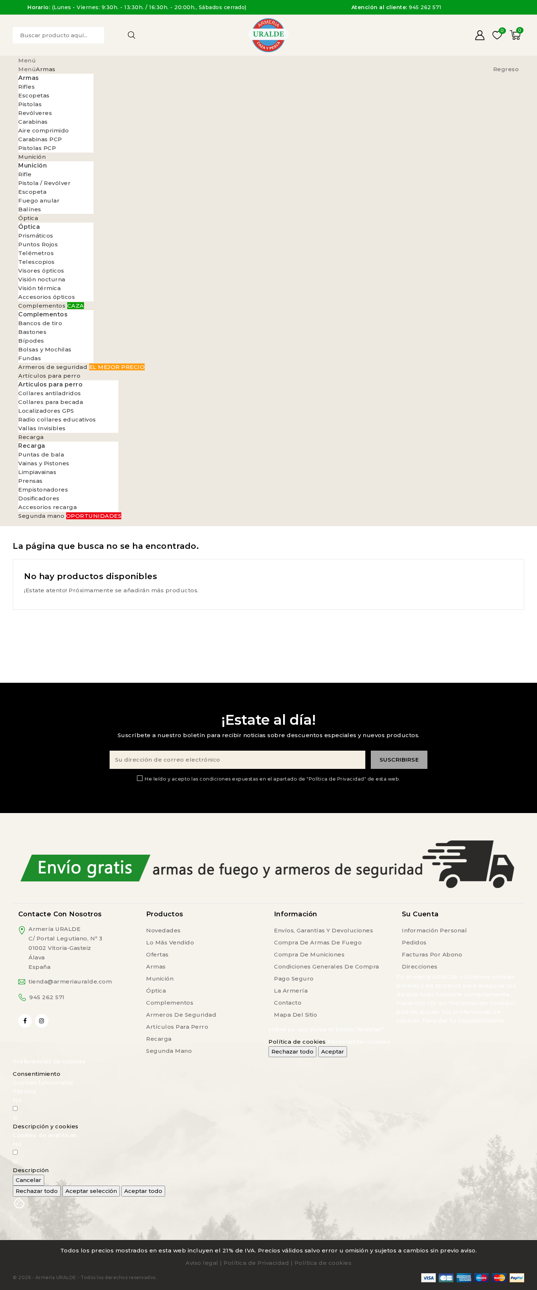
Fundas (29, 358)
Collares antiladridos (49, 393)
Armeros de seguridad (181, 1014)
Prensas (30, 480)
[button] (46, 1126)
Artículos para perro (177, 1026)
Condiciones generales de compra (326, 966)
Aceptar (332, 1051)
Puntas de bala (41, 454)
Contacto (287, 1002)
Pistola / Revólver (44, 183)
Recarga (159, 1038)
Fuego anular (39, 200)
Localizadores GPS (46, 410)
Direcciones (420, 966)
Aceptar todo (143, 1190)
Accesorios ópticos (46, 296)
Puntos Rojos (38, 244)
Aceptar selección (91, 1190)
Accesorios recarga (47, 507)
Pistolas (30, 104)
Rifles (26, 86)
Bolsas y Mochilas (45, 349)
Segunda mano (169, 1050)
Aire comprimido (43, 130)
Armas (156, 966)
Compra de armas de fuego (318, 942)
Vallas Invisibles (42, 428)
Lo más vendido (170, 942)
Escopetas (34, 95)
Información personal (434, 930)
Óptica (156, 990)
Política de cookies (297, 1041)
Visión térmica (39, 288)
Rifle (25, 174)
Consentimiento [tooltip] (36, 1073)
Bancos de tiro (40, 323)
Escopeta (32, 191)
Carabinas (33, 121)
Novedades (163, 930)
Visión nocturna (41, 279)
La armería (291, 990)
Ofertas (157, 954)
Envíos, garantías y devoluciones (323, 930)
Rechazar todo (292, 1051)
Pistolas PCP (37, 148)
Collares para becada (50, 401)
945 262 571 (47, 997)
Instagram (42, 1021)
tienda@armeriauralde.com (70, 981)
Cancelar (28, 1180)
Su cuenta (420, 914)
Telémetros (36, 253)
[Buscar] (131, 35)
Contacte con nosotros (60, 914)
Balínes (29, 209)
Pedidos (414, 942)
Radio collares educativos (57, 419)
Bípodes (31, 340)
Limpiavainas (37, 472)
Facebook (25, 1021)
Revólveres (35, 112)
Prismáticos (35, 235)
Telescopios (36, 261)
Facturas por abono (432, 954)
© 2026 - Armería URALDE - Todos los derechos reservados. (85, 1277)
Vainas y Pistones (43, 463)
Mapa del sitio (295, 1014)
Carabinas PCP (40, 139)
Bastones (32, 331)
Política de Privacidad (256, 1262)
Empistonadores (43, 489)
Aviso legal (202, 1262)
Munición (160, 978)
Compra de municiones (309, 954)
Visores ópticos (41, 270)
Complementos (169, 1002)
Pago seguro (294, 978)
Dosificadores (39, 498)
